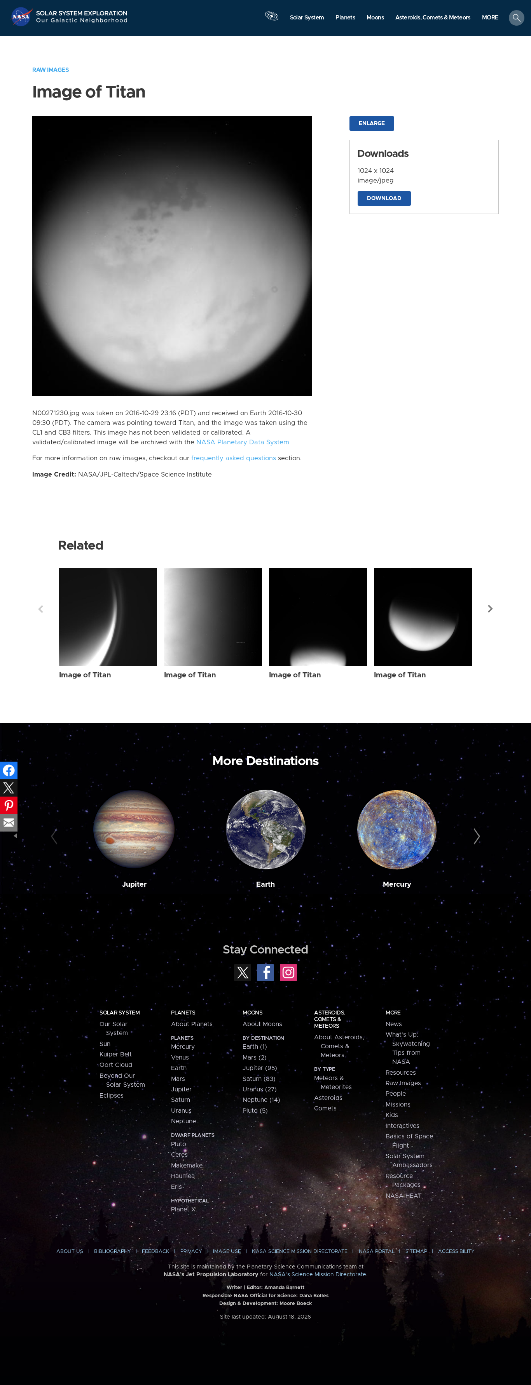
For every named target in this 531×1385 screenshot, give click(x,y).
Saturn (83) (259, 1079)
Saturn (180, 1100)
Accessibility (456, 1251)
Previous (40, 609)
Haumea (183, 1176)
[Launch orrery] (271, 20)
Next (490, 609)
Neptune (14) (261, 1100)
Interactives (402, 1126)
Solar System (120, 1013)
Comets (325, 1108)
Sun (105, 1044)
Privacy (191, 1251)
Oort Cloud (116, 1065)
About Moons (262, 1024)
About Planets (192, 1024)
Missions (398, 1104)
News (394, 1024)
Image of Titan (85, 675)
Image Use (227, 1251)
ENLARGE (372, 123)
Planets (183, 1013)
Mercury (397, 884)
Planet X (183, 1209)
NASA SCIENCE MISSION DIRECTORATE (300, 1251)
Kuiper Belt (116, 1054)
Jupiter (134, 884)
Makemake (187, 1165)
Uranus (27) (260, 1089)
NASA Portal (377, 1251)
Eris (176, 1187)
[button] (490, 18)
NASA (23, 16)
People (396, 1094)
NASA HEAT (404, 1196)
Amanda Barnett (284, 1287)
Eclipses (112, 1096)
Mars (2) (255, 1057)
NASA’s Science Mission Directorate (317, 1274)
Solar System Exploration (82, 11)
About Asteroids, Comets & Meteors (339, 1046)
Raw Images (50, 70)
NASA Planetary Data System (242, 442)
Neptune (183, 1121)
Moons (252, 1013)
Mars (178, 1079)
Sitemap (416, 1251)
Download (384, 198)
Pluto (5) (255, 1111)
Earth (265, 884)
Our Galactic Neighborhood (82, 22)
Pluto (178, 1144)
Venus (180, 1057)
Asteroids (328, 1098)
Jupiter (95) (260, 1068)
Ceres (179, 1155)
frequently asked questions (233, 458)
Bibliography (112, 1251)
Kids (392, 1115)
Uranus (181, 1111)
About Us (69, 1251)
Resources (401, 1073)
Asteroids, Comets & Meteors (329, 1019)
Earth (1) (255, 1047)
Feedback (155, 1251)
